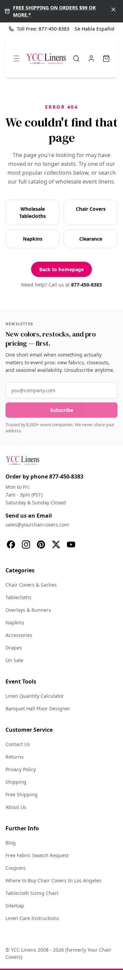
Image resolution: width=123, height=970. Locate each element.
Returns (14, 757)
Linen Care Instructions (32, 918)
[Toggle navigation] (16, 58)
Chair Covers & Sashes (31, 585)
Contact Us (17, 744)
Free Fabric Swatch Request (37, 855)
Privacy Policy (20, 769)
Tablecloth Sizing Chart (31, 893)
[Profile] (91, 58)
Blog (10, 842)
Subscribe (61, 410)
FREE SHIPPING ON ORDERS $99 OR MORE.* (54, 11)
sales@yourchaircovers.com (37, 524)
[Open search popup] (76, 58)
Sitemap (14, 905)
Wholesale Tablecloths (32, 212)
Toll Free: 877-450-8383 (43, 28)
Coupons (15, 868)
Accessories (18, 635)
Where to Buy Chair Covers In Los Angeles (53, 880)
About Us (15, 807)
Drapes (13, 647)
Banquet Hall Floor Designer (37, 708)
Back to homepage (61, 269)
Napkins (32, 239)
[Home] (46, 58)
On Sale (14, 660)
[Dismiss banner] (113, 9)
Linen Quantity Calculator (34, 696)
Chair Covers (91, 209)
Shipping (15, 782)
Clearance (90, 239)
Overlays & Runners (28, 610)
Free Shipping (21, 794)
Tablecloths (18, 597)
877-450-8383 (86, 284)
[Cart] (106, 58)
